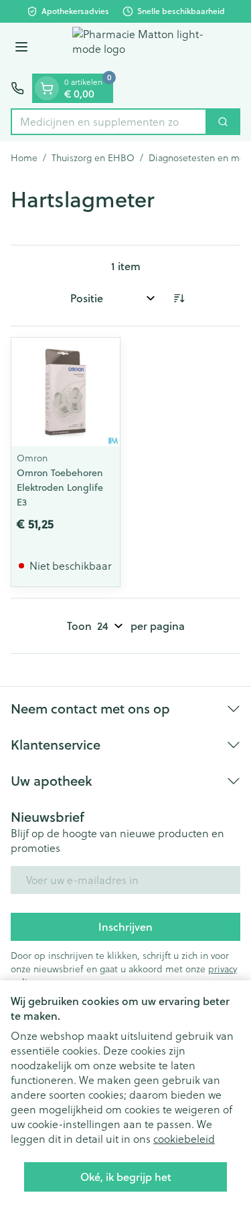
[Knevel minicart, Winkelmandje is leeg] (47, 88)
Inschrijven (125, 926)
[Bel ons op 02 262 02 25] (17, 88)
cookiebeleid (184, 1138)
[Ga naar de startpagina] (138, 48)
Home (24, 158)
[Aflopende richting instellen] (179, 298)
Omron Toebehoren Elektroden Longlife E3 (60, 487)
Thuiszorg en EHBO (93, 158)
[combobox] (109, 121)
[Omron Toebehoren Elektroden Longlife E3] (65, 392)
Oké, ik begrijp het (125, 1176)
